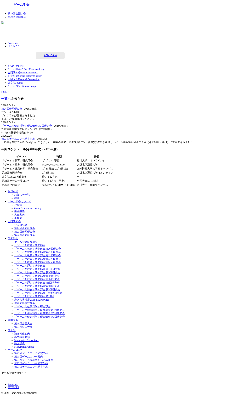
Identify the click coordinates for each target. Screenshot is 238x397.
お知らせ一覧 (22, 194)
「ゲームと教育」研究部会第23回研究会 (37, 258)
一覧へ (6, 98)
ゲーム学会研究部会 (26, 241)
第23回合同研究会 (24, 231)
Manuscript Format (24, 346)
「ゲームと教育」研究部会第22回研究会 (37, 255)
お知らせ (13, 191)
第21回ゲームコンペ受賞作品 (31, 366)
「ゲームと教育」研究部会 (29, 245)
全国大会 (13, 320)
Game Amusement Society (27, 208)
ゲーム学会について (19, 201)
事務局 (18, 218)
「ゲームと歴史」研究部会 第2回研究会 (37, 272)
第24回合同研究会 (11, 108)
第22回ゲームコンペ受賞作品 (31, 363)
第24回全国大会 (17, 13)
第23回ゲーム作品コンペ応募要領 (33, 360)
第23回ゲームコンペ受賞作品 (18, 138)
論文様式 (19, 343)
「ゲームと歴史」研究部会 (29, 265)
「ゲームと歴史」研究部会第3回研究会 (37, 275)
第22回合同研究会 (24, 235)
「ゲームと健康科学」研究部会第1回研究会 (39, 310)
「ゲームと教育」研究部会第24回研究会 (37, 262)
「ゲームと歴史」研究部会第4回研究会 (37, 279)
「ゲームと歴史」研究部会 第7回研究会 (37, 289)
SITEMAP (13, 46)
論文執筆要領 (22, 337)
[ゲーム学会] (21, 7)
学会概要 (19, 211)
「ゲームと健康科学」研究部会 (32, 306)
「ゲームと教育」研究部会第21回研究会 (37, 252)
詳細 (16, 198)
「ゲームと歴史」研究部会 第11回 (34, 296)
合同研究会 (14, 221)
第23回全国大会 (17, 17)
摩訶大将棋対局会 (24, 303)
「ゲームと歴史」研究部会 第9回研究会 (38, 293)
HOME (5, 92)
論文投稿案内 (22, 333)
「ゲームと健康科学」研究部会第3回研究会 (26, 125)
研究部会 (13, 238)
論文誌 (12, 330)
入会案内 (19, 214)
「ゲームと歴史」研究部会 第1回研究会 (37, 269)
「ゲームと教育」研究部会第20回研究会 (37, 248)
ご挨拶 (18, 205)
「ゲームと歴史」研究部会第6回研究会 (37, 286)
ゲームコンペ (15, 349)
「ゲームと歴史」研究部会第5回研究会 (37, 282)
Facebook (13, 43)
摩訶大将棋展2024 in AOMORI (31, 299)
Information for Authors (26, 340)
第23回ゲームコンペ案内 (28, 356)
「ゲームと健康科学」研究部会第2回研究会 (39, 313)
